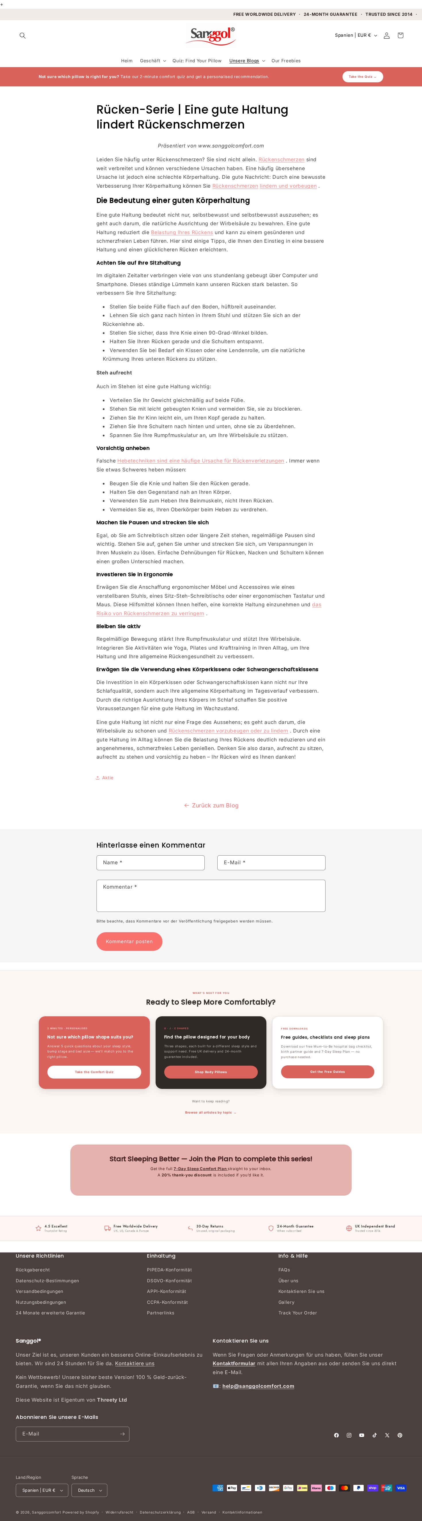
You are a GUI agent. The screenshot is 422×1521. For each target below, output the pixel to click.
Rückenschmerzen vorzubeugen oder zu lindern (228, 731)
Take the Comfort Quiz (94, 1072)
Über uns (288, 1280)
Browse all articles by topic (208, 1112)
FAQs (284, 1270)
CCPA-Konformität (167, 1302)
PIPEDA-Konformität (169, 1270)
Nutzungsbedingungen (41, 1302)
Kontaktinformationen (242, 1512)
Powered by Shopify (81, 1512)
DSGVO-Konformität (169, 1280)
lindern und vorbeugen (288, 186)
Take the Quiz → (363, 77)
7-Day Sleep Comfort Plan (201, 1168)
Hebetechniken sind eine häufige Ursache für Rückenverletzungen (200, 461)
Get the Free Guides (327, 1072)
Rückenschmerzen (282, 159)
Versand (209, 1512)
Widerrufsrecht (119, 1512)
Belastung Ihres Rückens (182, 232)
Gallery (286, 1302)
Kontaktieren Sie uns (301, 1291)
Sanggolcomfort (46, 1512)
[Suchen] (23, 35)
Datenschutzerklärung (160, 1512)
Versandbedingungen (39, 1291)
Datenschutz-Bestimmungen (47, 1280)
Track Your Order (297, 1313)
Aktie (108, 777)
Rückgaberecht (33, 1270)
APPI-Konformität (166, 1291)
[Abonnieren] (122, 1434)
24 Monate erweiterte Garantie (50, 1313)
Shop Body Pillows (211, 1072)
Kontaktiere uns (134, 1363)
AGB (191, 1512)
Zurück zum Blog (215, 805)
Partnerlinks (160, 1313)
